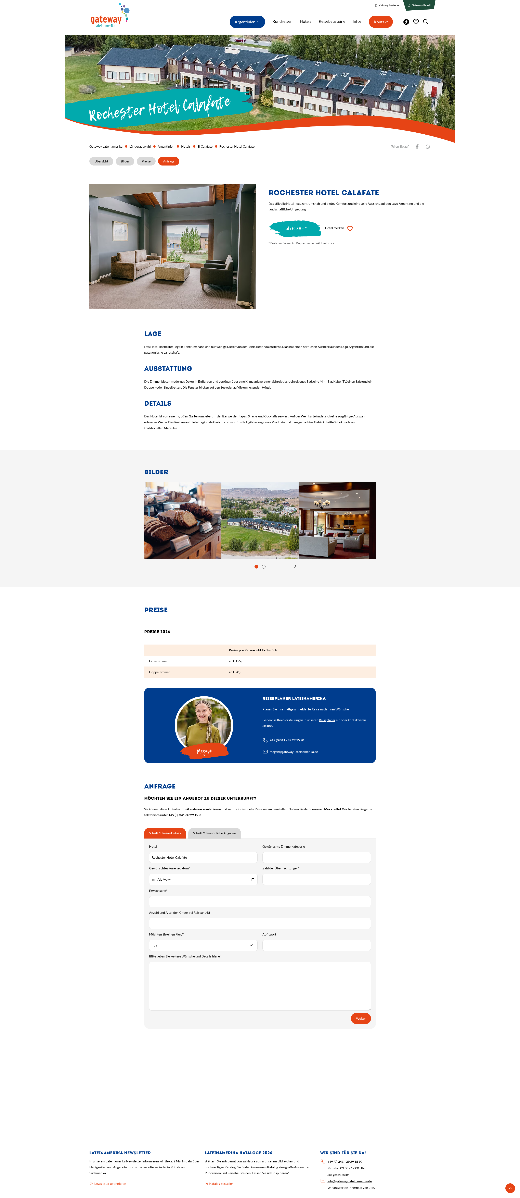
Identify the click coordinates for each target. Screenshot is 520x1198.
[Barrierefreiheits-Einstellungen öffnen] (406, 22)
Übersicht (101, 161)
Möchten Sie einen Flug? (166, 934)
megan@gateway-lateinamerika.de (294, 752)
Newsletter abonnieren (110, 1183)
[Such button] (426, 22)
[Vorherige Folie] (225, 566)
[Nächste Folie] (295, 566)
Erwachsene (158, 890)
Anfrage (168, 161)
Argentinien (166, 146)
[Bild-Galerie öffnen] (172, 246)
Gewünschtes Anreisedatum (169, 868)
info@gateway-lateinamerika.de (349, 1181)
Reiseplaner (327, 720)
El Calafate (204, 146)
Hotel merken (334, 228)
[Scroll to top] (510, 1188)
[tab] (256, 567)
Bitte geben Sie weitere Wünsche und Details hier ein (185, 956)
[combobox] (203, 945)
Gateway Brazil (421, 5)
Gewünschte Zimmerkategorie (283, 846)
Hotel (153, 846)
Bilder (125, 161)
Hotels (186, 146)
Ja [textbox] (155, 945)
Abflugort (269, 934)
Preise (146, 161)
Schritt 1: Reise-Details (165, 833)
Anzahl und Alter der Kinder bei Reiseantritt (179, 912)
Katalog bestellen (389, 5)
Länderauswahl (140, 146)
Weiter (361, 1018)
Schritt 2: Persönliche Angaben (214, 833)
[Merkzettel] (416, 22)
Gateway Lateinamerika (105, 146)
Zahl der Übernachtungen (280, 868)
